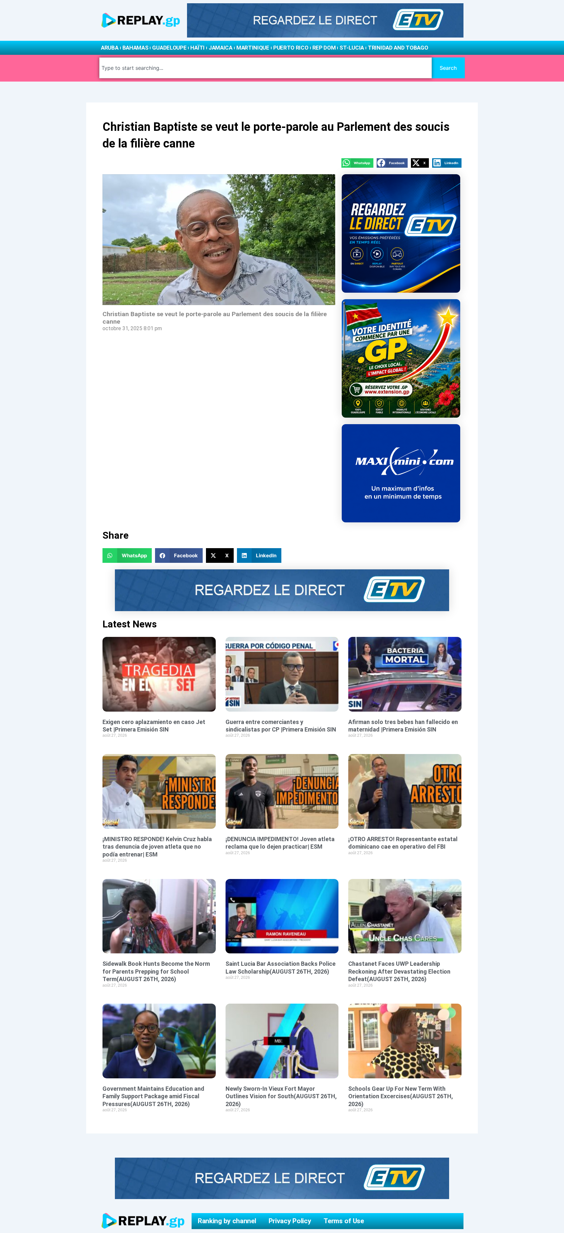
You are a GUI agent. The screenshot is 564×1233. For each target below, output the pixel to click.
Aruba (109, 47)
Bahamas (135, 47)
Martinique (252, 47)
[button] (357, 163)
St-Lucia (351, 47)
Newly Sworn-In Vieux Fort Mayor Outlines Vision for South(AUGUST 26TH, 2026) (281, 1096)
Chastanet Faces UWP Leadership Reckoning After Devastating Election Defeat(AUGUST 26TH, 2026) (399, 971)
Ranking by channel (227, 1221)
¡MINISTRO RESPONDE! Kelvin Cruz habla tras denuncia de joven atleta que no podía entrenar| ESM (157, 847)
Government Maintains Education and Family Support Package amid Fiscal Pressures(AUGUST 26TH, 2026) (153, 1096)
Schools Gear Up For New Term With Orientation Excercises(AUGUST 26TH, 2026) (400, 1096)
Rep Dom (324, 47)
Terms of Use (343, 1221)
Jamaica (220, 47)
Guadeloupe (169, 47)
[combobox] (265, 67)
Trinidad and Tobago (398, 47)
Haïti (197, 47)
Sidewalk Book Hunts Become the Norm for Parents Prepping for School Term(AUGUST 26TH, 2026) (156, 971)
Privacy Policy (290, 1221)
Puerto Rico (290, 47)
